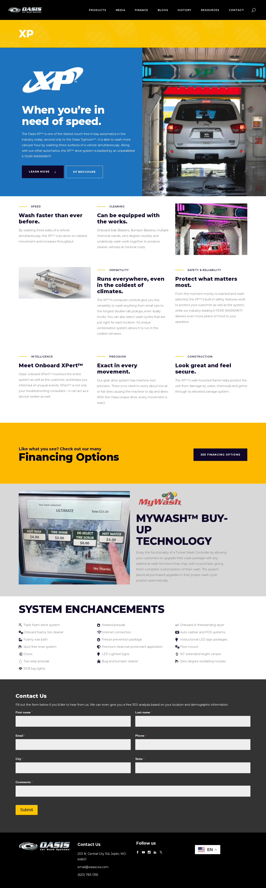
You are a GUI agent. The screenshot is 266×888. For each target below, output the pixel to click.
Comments (24, 782)
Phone (140, 735)
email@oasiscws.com (93, 867)
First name (24, 712)
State (139, 759)
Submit (26, 809)
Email (20, 735)
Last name (143, 712)
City (19, 759)
